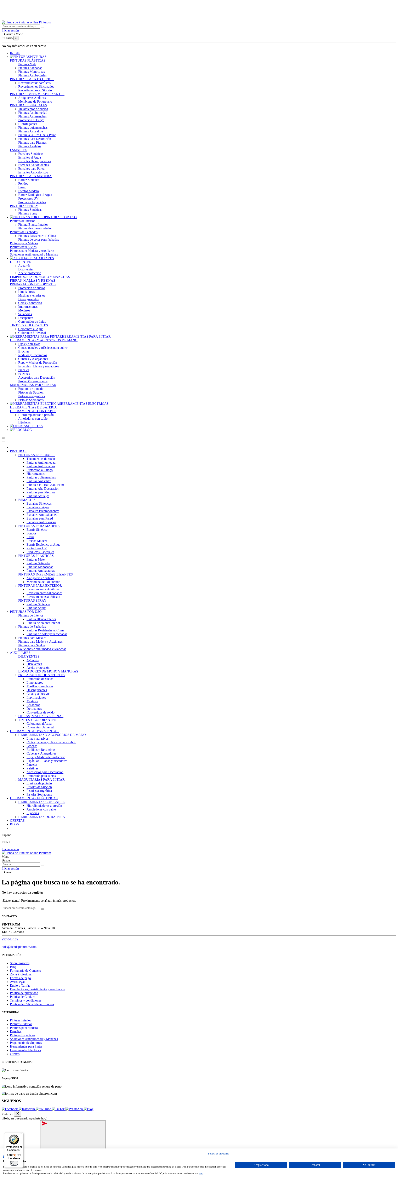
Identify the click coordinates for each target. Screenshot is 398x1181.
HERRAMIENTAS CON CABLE (33, 411)
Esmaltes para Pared (31, 168)
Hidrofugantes (27, 124)
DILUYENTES (20, 262)
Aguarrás (24, 265)
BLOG (14, 824)
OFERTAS (17, 820)
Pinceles (23, 370)
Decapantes (25, 318)
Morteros (24, 310)
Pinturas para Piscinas (32, 142)
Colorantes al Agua (30, 329)
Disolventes (26, 269)
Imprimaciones (28, 306)
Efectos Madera (28, 191)
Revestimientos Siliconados (36, 86)
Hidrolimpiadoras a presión (36, 415)
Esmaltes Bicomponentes (34, 161)
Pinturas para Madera (24, 1028)
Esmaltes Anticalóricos (33, 172)
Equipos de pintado (31, 388)
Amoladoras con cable (32, 418)
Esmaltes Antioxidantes (33, 165)
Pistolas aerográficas (31, 396)
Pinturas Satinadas (30, 68)
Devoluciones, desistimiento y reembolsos (37, 989)
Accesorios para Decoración (36, 377)
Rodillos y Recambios (32, 355)
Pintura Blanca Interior (33, 224)
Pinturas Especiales (22, 1035)
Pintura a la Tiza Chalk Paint (37, 135)
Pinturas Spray (27, 213)
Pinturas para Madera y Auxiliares (32, 250)
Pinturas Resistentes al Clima (37, 235)
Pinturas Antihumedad (32, 112)
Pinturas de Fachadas (24, 232)
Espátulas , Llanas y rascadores (38, 366)
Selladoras (25, 314)
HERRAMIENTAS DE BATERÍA (33, 407)
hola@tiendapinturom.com (19, 946)
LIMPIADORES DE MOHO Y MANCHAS (40, 277)
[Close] (3, 441)
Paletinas (24, 373)
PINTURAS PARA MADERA (31, 176)
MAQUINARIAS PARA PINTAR (33, 385)
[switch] (14, 1163)
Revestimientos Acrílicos (34, 83)
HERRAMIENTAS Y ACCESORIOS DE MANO (44, 340)
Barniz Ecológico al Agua (35, 194)
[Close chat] (17, 1114)
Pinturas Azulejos (29, 146)
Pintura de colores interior (35, 228)
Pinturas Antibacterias (32, 75)
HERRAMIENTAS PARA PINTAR (34, 731)
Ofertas (14, 1054)
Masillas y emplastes (31, 295)
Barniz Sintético (28, 180)
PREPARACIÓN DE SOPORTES (33, 284)
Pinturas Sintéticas (30, 209)
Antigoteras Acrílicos (32, 97)
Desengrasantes (28, 299)
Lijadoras (24, 422)
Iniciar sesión (10, 849)
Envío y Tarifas (20, 985)
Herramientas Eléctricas (25, 1050)
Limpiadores (26, 291)
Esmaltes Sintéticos (30, 153)
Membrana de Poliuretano (35, 101)
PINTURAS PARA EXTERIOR (32, 79)
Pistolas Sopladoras (31, 400)
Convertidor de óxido (32, 321)
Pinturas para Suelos (23, 247)
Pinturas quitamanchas (32, 127)
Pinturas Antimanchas (32, 116)
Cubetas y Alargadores (33, 359)
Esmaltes (16, 1031)
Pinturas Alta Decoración (34, 139)
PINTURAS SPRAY (24, 206)
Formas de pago (20, 978)
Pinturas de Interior (22, 221)
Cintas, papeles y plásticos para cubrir (42, 347)
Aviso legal (17, 982)
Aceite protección (29, 273)
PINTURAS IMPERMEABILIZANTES (37, 94)
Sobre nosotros (19, 963)
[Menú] (20, 1134)
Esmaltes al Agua (29, 157)
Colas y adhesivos (30, 303)
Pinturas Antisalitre (30, 131)
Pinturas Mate (27, 64)
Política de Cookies (22, 996)
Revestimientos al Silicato (35, 90)
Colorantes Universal (32, 332)
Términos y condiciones (25, 1000)
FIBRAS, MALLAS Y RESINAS (32, 280)
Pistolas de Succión (31, 392)
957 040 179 (10, 939)
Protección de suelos (31, 288)
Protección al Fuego (31, 120)
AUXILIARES (20, 652)
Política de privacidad (24, 993)
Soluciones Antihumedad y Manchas (34, 254)
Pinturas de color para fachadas (38, 239)
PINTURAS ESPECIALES (28, 105)
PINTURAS (18, 451)
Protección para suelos (32, 381)
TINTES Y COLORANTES (29, 325)
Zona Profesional (21, 974)
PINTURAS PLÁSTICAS (27, 60)
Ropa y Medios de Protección (37, 362)
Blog (13, 967)
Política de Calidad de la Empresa (32, 1004)
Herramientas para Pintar (26, 1046)
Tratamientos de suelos (33, 109)
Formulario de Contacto (25, 970)
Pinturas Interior (20, 1020)
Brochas (23, 351)
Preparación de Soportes (26, 1042)
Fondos (23, 183)
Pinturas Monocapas (31, 71)
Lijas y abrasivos (29, 344)
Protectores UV (28, 198)
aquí (201, 1173)
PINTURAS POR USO (26, 611)
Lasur (22, 187)
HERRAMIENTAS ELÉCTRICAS (34, 798)
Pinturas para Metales (24, 243)
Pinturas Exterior (21, 1024)
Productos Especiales (32, 202)
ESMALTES (18, 150)
